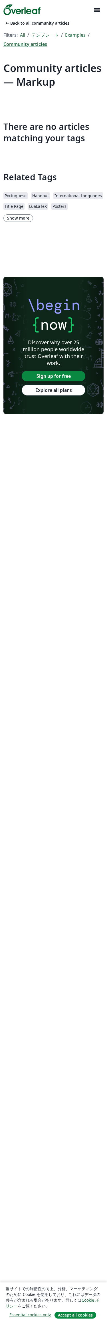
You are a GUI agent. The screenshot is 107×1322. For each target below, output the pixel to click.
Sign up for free (54, 376)
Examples (75, 35)
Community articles (25, 44)
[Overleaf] (22, 9)
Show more (18, 218)
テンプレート (45, 35)
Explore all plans (53, 390)
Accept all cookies (75, 1315)
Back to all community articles (37, 23)
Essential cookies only (30, 1314)
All (22, 35)
